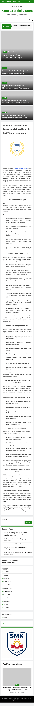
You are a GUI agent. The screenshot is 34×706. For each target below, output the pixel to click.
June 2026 (6, 572)
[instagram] (15, 7)
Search (4, 519)
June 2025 (6, 608)
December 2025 (7, 588)
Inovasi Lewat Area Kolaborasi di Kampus (15, 544)
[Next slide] (32, 1)
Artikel (6, 51)
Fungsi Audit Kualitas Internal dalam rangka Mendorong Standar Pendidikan (6, 1)
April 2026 (6, 575)
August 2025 (6, 601)
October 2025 (6, 595)
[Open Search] (29, 20)
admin (12, 692)
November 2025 (7, 591)
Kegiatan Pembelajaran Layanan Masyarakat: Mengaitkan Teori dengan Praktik (15, 88)
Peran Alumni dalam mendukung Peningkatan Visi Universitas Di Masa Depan (15, 117)
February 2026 (7, 581)
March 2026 (6, 578)
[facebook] (13, 7)
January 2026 (6, 585)
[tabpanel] (17, 680)
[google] (19, 7)
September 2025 (7, 598)
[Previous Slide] (30, 1)
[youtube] (21, 7)
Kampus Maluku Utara (17, 11)
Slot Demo (7, 623)
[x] (17, 7)
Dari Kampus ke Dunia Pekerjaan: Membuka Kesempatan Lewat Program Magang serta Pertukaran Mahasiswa (15, 533)
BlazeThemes (17, 700)
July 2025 (5, 604)
